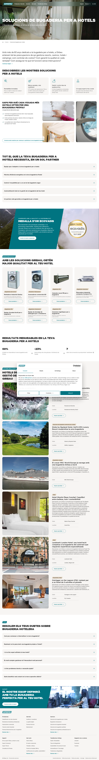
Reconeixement (23, 224)
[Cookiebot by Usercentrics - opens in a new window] (74, 366)
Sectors (6, 42)
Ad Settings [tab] (58, 370)
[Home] (2, 42)
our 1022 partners (27, 377)
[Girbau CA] (8, 4)
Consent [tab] (25, 370)
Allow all (70, 393)
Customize (48, 393)
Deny (28, 393)
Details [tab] (41, 370)
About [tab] (74, 370)
